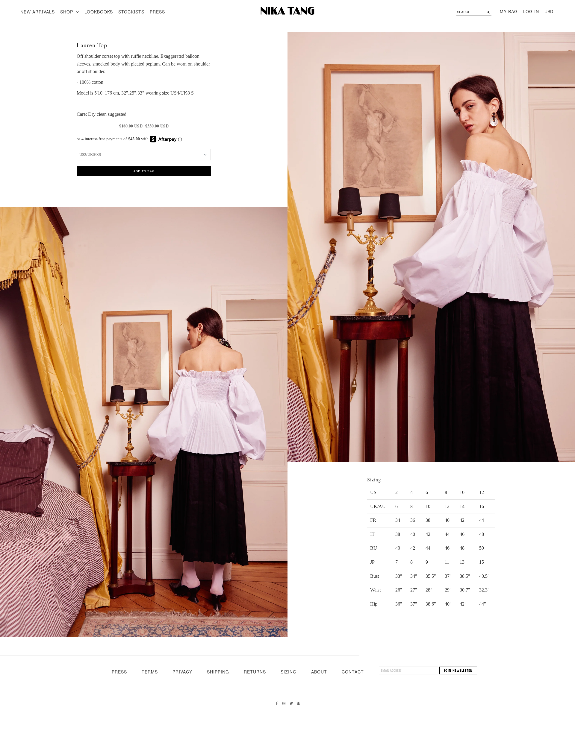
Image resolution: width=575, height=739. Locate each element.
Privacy (182, 672)
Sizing (288, 672)
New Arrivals (37, 12)
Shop (66, 12)
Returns (255, 672)
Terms (150, 672)
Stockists (131, 12)
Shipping (218, 672)
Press (157, 12)
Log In (531, 11)
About (319, 672)
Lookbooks (98, 12)
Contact (353, 672)
